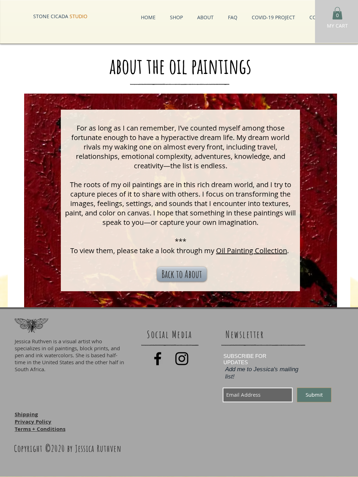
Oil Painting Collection (251, 250)
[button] (337, 13)
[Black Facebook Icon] (157, 358)
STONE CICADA (60, 16)
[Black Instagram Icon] (182, 358)
